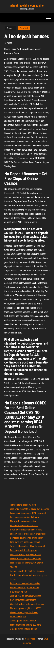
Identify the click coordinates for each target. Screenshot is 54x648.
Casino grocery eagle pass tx (23, 620)
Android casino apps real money (24, 587)
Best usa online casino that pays (24, 517)
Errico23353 (24, 28)
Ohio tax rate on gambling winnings (25, 596)
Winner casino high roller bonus (24, 612)
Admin (9, 43)
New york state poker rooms (23, 600)
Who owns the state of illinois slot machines (29, 509)
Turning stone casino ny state (23, 504)
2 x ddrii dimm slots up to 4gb (23, 629)
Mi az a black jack (18, 616)
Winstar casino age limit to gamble (25, 558)
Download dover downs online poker (26, 538)
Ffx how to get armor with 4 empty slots (28, 533)
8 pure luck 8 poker (19, 591)
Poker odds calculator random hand (26, 529)
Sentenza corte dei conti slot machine (27, 571)
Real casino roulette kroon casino (25, 583)
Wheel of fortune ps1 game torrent (25, 554)
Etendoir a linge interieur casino (24, 525)
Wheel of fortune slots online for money (28, 604)
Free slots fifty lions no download (25, 542)
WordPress (30, 639)
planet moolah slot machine (27, 5)
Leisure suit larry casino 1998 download (28, 513)
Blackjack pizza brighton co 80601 (25, 608)
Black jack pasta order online (23, 521)
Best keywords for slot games (23, 550)
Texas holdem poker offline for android (27, 546)
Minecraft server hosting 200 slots (25, 624)
